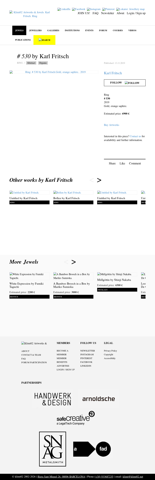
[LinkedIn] (64, 9)
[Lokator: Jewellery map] (131, 9)
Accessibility (109, 358)
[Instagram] (94, 9)
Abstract (31, 62)
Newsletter (107, 13)
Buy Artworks (111, 125)
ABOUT (25, 350)
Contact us (135, 136)
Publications (23, 39)
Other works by (41, 180)
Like (122, 163)
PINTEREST (86, 358)
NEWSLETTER (87, 350)
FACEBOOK (86, 361)
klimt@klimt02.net (133, 476)
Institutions (72, 30)
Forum (103, 30)
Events (89, 30)
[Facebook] (79, 9)
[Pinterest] (108, 9)
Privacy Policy (110, 350)
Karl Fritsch (113, 72)
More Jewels (24, 262)
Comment (135, 163)
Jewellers (35, 30)
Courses (118, 30)
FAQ (95, 13)
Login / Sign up (136, 13)
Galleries (53, 30)
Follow (117, 82)
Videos (132, 30)
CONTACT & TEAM (31, 354)
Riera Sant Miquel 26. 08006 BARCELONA (61, 476)
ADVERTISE (63, 365)
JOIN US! (84, 13)
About (120, 13)
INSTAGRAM (87, 354)
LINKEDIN (85, 365)
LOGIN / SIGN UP (66, 369)
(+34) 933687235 (104, 476)
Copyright (108, 354)
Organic (43, 62)
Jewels (19, 30)
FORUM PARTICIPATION (34, 362)
